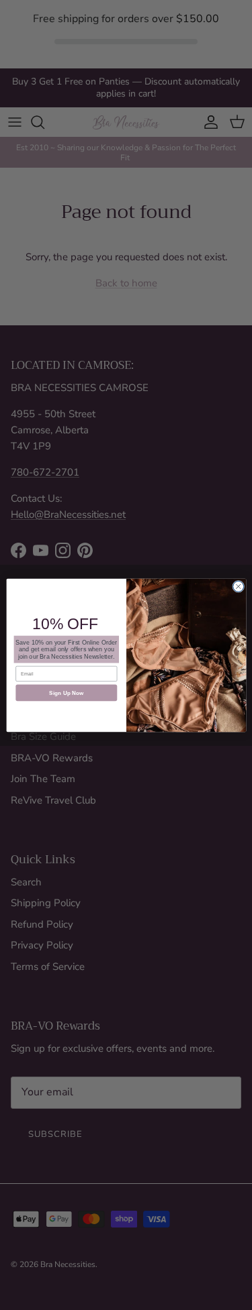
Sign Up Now (66, 693)
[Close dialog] (238, 586)
